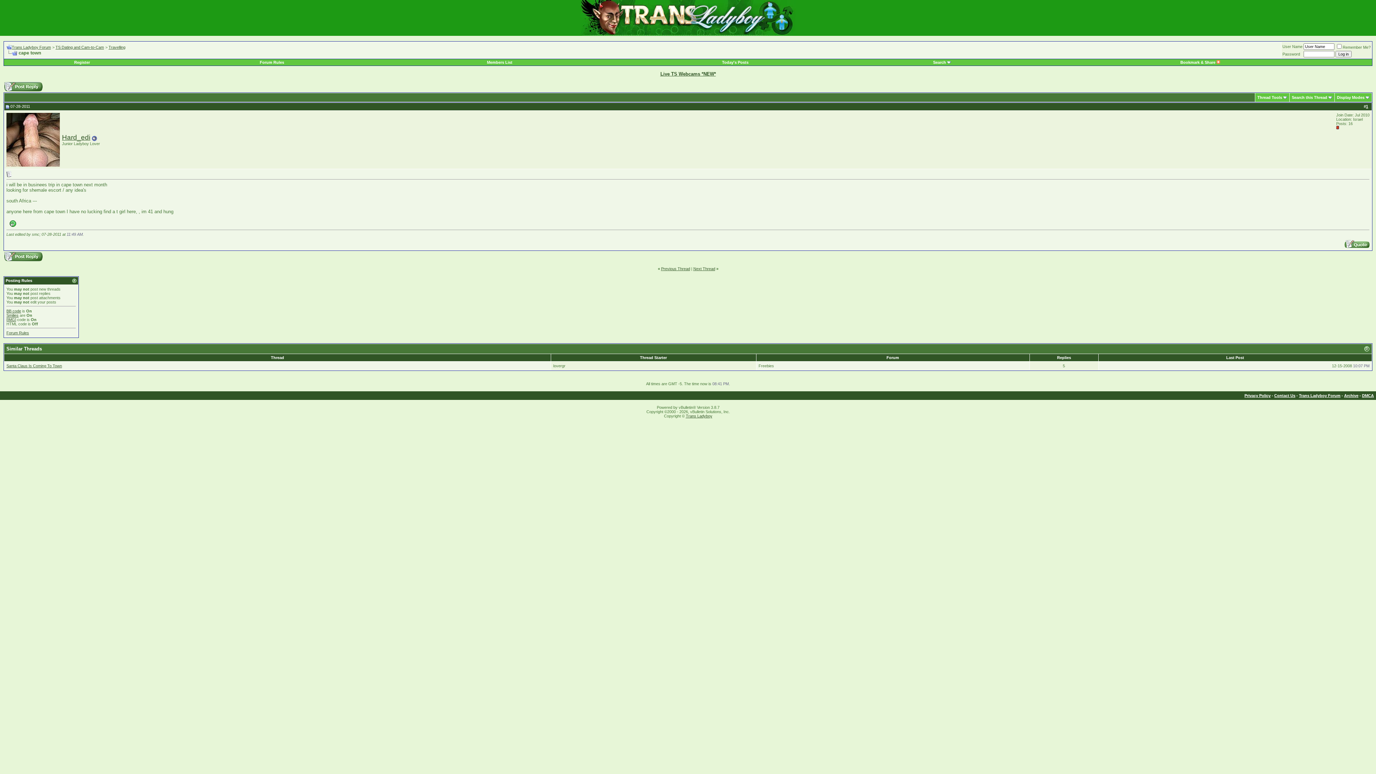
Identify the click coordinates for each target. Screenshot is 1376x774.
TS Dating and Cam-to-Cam (80, 47)
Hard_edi (76, 137)
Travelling (117, 47)
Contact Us (1284, 395)
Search (939, 62)
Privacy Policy (1257, 395)
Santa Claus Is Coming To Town (34, 366)
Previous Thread (675, 269)
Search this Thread (1309, 97)
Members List (499, 62)
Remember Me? (1357, 47)
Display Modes (1351, 97)
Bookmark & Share (1198, 62)
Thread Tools (1269, 97)
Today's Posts (735, 62)
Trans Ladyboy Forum (31, 47)
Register (82, 62)
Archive (1351, 395)
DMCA (1368, 395)
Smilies (12, 315)
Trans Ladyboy (699, 416)
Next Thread (704, 269)
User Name (1292, 46)
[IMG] (11, 319)
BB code (13, 311)
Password (1291, 54)
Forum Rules (272, 62)
